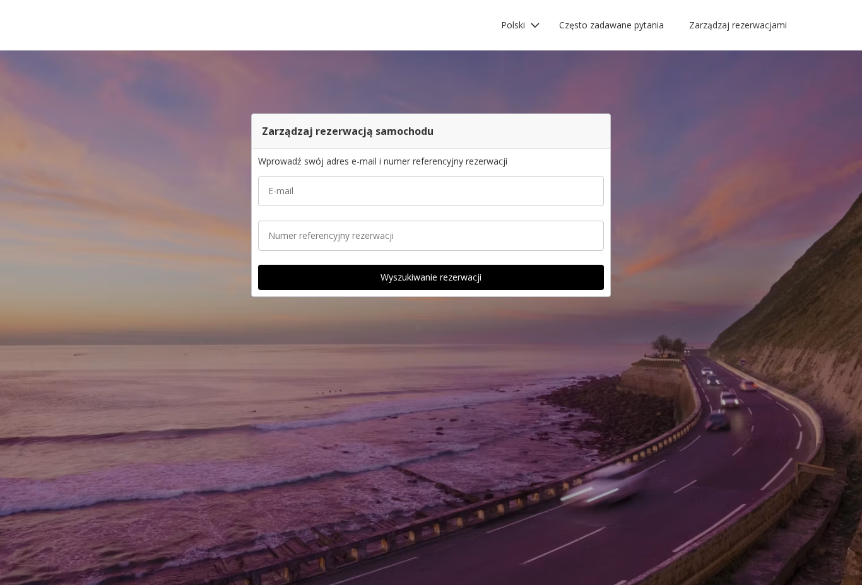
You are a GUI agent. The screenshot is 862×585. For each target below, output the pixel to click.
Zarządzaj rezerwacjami (738, 25)
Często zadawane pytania (611, 25)
